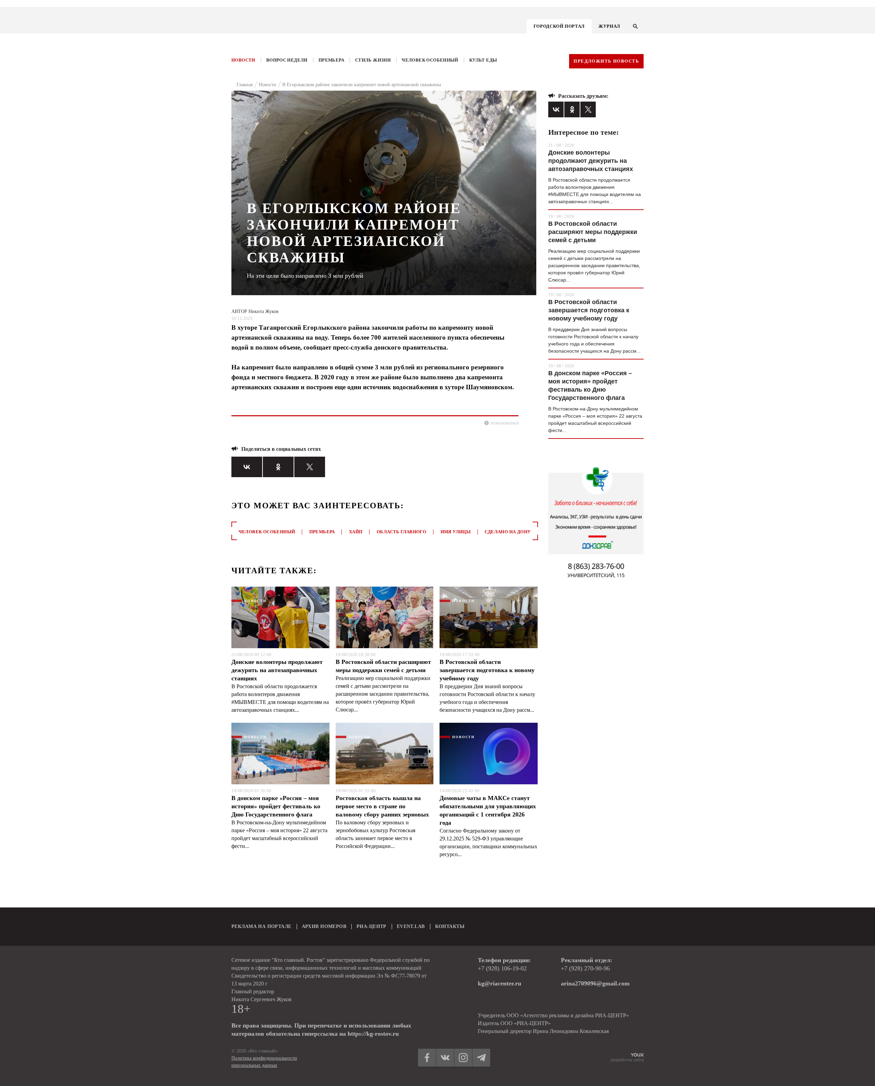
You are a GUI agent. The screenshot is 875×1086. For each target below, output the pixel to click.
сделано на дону (508, 531)
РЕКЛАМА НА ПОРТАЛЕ (261, 926)
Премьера (331, 60)
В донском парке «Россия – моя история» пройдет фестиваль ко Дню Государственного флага (275, 806)
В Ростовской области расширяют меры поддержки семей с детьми (383, 665)
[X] (309, 467)
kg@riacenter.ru (499, 983)
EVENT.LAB (411, 926)
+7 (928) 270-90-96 (585, 968)
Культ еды (483, 60)
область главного (401, 531)
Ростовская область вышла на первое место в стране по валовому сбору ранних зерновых (382, 806)
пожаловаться (504, 423)
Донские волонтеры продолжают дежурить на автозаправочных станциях (277, 670)
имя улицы (456, 531)
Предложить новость (606, 61)
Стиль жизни (373, 60)
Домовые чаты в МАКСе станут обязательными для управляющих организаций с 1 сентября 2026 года (488, 810)
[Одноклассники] (278, 467)
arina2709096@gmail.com (595, 983)
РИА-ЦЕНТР (371, 926)
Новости (243, 60)
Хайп (356, 531)
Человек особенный (430, 60)
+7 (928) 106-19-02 (502, 968)
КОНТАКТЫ (450, 926)
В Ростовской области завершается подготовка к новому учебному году (487, 670)
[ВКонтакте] (246, 467)
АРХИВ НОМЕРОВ (324, 926)
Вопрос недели (287, 60)
